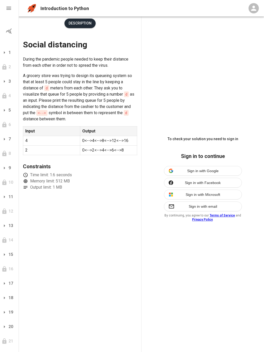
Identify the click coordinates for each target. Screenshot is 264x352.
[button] (9, 8)
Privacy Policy (202, 219)
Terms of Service (222, 215)
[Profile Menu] (253, 8)
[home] (31, 8)
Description (80, 23)
